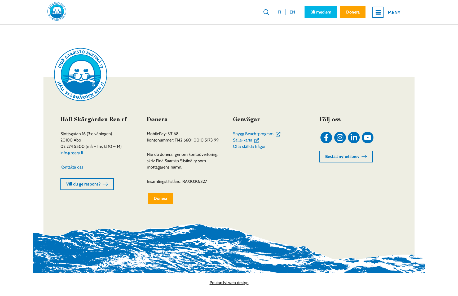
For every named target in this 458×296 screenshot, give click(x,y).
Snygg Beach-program (258, 133)
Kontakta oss (71, 167)
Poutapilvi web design (229, 282)
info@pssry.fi (71, 152)
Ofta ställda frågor (249, 146)
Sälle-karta (247, 140)
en (292, 12)
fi (279, 12)
